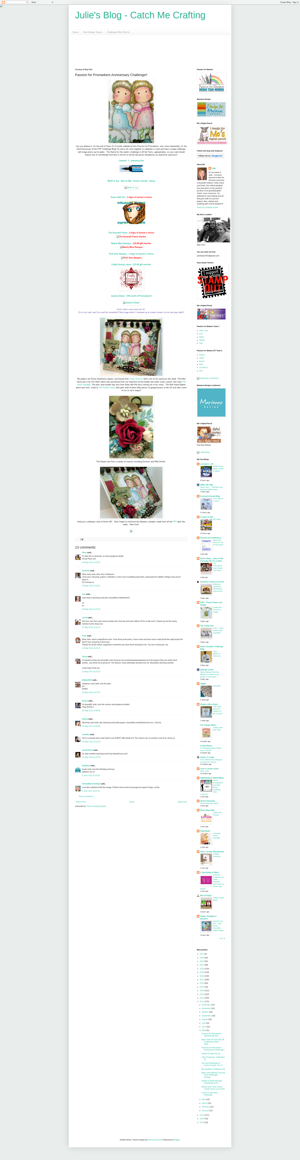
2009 (202, 1119)
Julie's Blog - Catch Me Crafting (140, 15)
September (207, 1016)
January (205, 1110)
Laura (84, 618)
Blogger (176, 1140)
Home (75, 32)
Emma (85, 701)
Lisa (201, 334)
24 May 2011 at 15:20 (91, 609)
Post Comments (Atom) (96, 806)
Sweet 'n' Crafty (207, 757)
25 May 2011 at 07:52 (91, 692)
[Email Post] (82, 539)
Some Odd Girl (118, 197)
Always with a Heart (209, 704)
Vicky (84, 656)
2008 (202, 1122)
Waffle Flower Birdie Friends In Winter (218, 468)
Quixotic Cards (206, 670)
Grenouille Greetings (91, 784)
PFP (175, 521)
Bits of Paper (206, 895)
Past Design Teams (92, 32)
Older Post (182, 802)
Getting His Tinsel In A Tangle (217, 609)
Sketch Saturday (207, 801)
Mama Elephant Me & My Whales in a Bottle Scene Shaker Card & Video (209, 674)
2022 (202, 961)
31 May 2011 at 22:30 (91, 757)
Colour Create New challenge (210, 1094)
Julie (214, 168)
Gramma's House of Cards (212, 582)
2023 (202, 958)
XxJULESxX (87, 750)
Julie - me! (203, 330)
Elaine (202, 355)
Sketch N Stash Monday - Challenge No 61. (212, 1082)
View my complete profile (207, 207)
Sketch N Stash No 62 (211, 1054)
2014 (202, 990)
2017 (202, 980)
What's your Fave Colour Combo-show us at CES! (213, 1088)
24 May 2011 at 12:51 (91, 586)
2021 (202, 965)
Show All (222, 938)
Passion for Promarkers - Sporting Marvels (212, 1035)
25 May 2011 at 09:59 (91, 726)
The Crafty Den (207, 626)
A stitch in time (206, 517)
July (204, 1023)
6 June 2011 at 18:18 (91, 775)
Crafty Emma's (136, 379)
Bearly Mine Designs (121, 243)
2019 (202, 972)
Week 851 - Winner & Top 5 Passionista (218, 542)
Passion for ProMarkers (210, 538)
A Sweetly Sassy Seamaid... (217, 835)
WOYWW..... (217, 519)
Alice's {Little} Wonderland (212, 852)
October (205, 1012)
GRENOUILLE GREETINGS (212, 778)
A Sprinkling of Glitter (209, 872)
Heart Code (204, 771)
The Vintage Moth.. (208, 725)
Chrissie (86, 571)
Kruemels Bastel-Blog (210, 496)
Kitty (201, 364)
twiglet (203, 684)
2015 (202, 987)
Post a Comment (86, 796)
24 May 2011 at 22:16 (91, 648)
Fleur (84, 552)
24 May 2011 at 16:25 (91, 627)
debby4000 (87, 680)
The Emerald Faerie (117, 233)
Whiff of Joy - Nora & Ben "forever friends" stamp (131, 181)
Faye (84, 636)
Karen (201, 361)
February (206, 1107)
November (206, 1008)
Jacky (201, 358)
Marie (201, 337)
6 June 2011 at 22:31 (91, 791)
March (205, 1103)
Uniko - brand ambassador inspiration (218, 630)
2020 (202, 969)
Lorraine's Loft (206, 464)
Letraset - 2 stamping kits (131, 160)
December (206, 1005)
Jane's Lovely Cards (209, 769)
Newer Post (81, 802)
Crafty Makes (206, 746)
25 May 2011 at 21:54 (91, 742)
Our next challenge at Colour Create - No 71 (212, 1064)
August (205, 1019)
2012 (202, 998)
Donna (85, 719)
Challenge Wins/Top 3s (118, 32)
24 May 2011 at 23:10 (91, 672)
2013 (202, 994)
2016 (202, 983)
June (204, 1027)
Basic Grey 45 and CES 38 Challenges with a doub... (213, 1041)
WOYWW (216, 686)
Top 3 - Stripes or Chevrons (217, 653)
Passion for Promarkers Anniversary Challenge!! (213, 1049)
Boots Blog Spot (207, 810)
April (204, 1099)
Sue (83, 594)
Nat (200, 371)
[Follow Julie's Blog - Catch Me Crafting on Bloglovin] (210, 157)
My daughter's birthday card (213, 1069)
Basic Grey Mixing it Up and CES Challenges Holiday (213, 1075)
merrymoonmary (155, 1140)
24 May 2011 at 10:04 (91, 562)
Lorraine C (203, 367)
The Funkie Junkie (107, 387)
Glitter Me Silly (206, 485)
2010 (202, 1115)
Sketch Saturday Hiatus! (209, 803)
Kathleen (86, 766)
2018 (202, 976)
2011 (202, 1001)
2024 (202, 954)
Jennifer (85, 734)
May (204, 1030)
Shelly (202, 340)
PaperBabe (205, 831)
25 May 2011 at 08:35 (91, 710)
